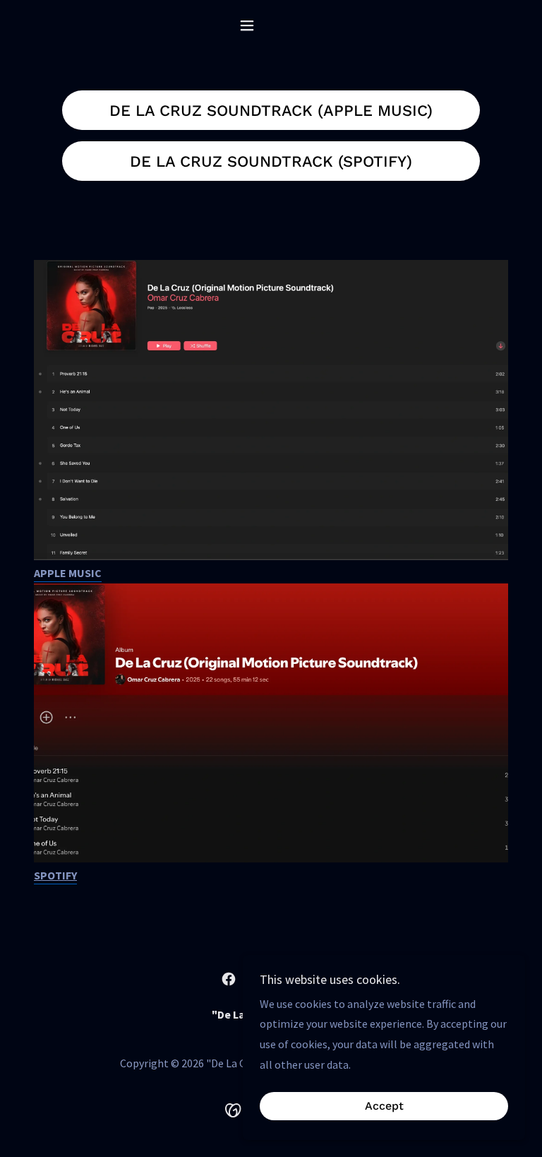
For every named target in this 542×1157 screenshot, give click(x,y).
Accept (384, 1106)
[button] (271, 25)
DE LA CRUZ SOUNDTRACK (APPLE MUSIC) (271, 110)
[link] (229, 979)
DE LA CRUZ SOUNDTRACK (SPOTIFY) (271, 161)
